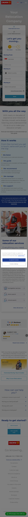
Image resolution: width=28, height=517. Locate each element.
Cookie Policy (21, 255)
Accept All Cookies (14, 260)
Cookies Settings (14, 264)
